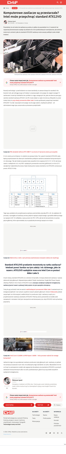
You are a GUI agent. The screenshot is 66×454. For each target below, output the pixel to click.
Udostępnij (10, 405)
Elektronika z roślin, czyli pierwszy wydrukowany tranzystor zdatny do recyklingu (34, 258)
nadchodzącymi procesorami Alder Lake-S (39, 289)
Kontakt (56, 420)
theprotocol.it (7, 434)
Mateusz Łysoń (12, 21)
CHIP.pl (10, 431)
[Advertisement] (33, 238)
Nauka (45, 415)
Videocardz (53, 292)
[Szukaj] (57, 2)
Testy (33, 418)
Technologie (36, 415)
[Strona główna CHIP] (12, 2)
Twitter (40, 405)
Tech (15, 8)
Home (7, 8)
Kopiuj (58, 405)
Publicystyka (47, 418)
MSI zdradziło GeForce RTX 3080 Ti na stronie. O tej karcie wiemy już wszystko (33, 152)
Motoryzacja (36, 421)
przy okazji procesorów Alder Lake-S (24, 100)
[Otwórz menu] (61, 2)
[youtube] (7, 388)
